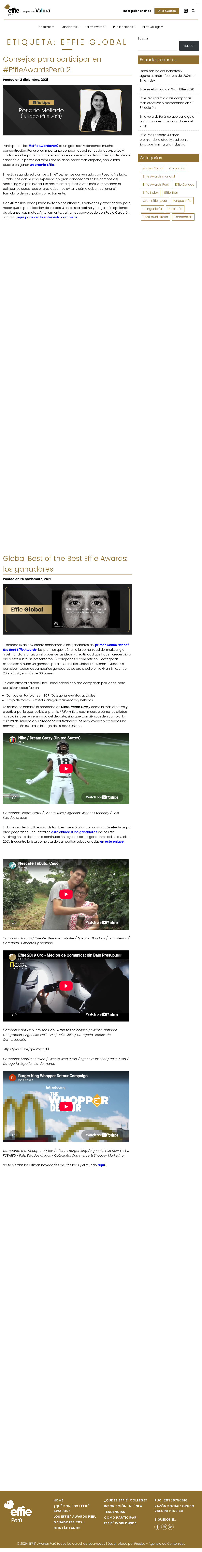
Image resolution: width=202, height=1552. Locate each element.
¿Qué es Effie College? (125, 1500)
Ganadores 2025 (69, 1522)
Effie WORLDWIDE (120, 1523)
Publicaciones (123, 27)
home (58, 1500)
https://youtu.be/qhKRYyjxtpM (26, 1049)
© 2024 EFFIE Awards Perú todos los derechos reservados (61, 1543)
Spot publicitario (155, 217)
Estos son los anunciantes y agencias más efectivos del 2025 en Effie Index (167, 76)
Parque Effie (182, 200)
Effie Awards (167, 11)
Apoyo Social (153, 168)
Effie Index (150, 192)
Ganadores (69, 27)
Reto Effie (175, 209)
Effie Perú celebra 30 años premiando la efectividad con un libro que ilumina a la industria (165, 140)
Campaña (177, 168)
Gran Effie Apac (155, 200)
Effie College (184, 184)
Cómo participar (120, 1517)
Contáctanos (66, 1528)
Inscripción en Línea (123, 1506)
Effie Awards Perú (156, 184)
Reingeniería (152, 209)
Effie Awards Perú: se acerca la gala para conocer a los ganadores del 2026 (167, 121)
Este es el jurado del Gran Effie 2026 (167, 89)
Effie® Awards (95, 27)
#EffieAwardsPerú (43, 146)
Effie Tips (171, 192)
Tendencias (183, 217)
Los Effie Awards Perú (75, 1516)
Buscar (143, 38)
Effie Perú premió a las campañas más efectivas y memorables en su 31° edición (167, 103)
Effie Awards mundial (159, 176)
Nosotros (45, 27)
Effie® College (151, 27)
